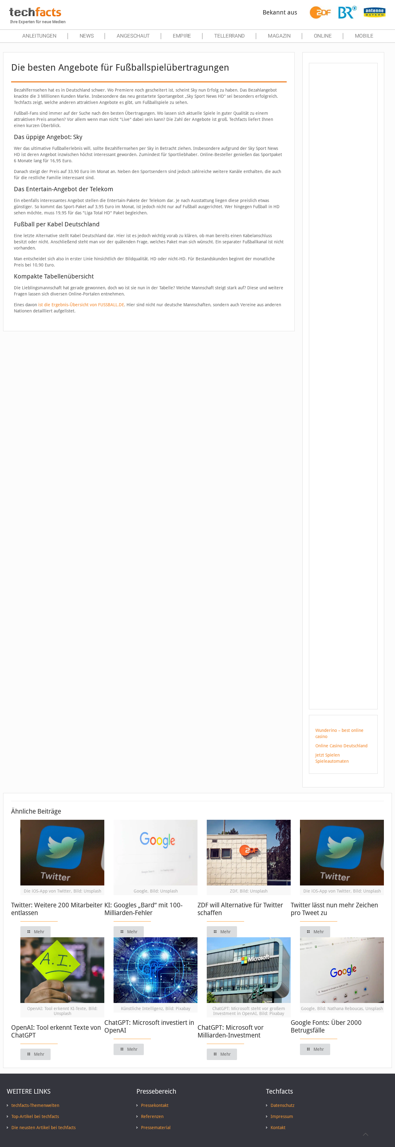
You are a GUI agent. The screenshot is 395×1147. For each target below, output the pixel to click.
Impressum (282, 1116)
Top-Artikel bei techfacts (35, 1116)
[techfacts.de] (35, 14)
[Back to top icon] (365, 1134)
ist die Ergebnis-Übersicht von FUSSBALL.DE (81, 304)
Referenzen (152, 1116)
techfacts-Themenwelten (35, 1105)
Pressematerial (156, 1127)
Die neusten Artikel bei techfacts (43, 1127)
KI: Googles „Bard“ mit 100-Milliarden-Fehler (143, 909)
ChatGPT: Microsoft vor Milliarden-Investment (231, 1031)
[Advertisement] (343, 178)
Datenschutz (282, 1105)
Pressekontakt (154, 1105)
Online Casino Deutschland (341, 745)
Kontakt (278, 1127)
